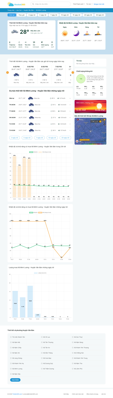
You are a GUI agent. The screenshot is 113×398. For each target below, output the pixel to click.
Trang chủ (11, 10)
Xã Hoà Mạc (47, 358)
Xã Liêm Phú (78, 369)
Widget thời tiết (99, 4)
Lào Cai (18, 10)
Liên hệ (103, 394)
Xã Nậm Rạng (78, 342)
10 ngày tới (65, 15)
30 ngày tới (100, 15)
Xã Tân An (46, 347)
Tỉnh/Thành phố (78, 4)
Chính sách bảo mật (77, 394)
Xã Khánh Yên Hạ (18, 363)
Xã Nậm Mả (16, 342)
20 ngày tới (88, 15)
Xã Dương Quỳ (48, 363)
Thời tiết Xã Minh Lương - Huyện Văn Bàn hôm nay (28, 23)
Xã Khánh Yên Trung (80, 358)
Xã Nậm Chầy (16, 347)
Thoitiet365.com (17, 394)
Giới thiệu (66, 394)
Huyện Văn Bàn (29, 10)
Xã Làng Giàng (17, 358)
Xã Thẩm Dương (48, 369)
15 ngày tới (76, 15)
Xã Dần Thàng (48, 353)
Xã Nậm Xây (16, 374)
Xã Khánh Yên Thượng (81, 347)
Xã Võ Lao (46, 337)
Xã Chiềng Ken (79, 353)
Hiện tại (11, 15)
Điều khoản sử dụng (92, 394)
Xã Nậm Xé (16, 353)
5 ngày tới (42, 15)
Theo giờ (21, 15)
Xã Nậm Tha (78, 363)
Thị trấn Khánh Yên (18, 337)
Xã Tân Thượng (48, 342)
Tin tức (88, 4)
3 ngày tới (32, 15)
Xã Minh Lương (17, 369)
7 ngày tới (53, 15)
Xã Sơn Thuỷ (78, 337)
